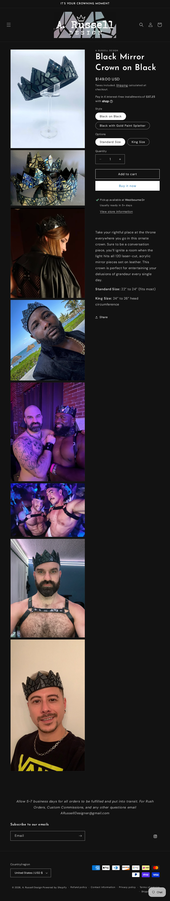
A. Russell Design (32, 887)
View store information (116, 211)
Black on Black (111, 116)
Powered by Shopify (55, 887)
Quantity (101, 151)
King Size (138, 142)
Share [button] (104, 317)
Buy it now (127, 186)
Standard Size (110, 142)
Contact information (103, 887)
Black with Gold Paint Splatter (123, 125)
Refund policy (78, 887)
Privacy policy (127, 887)
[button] (8, 24)
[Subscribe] (80, 836)
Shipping (122, 85)
